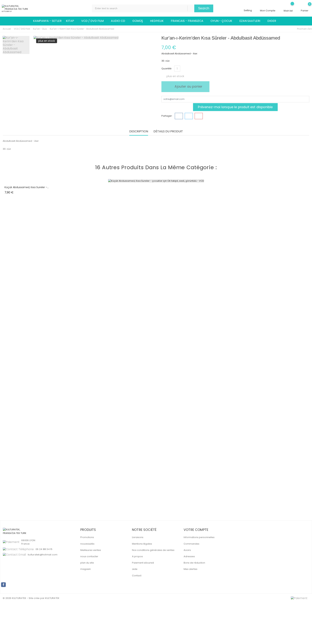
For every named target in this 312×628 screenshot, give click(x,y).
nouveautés (87, 543)
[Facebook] (3, 584)
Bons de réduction (194, 562)
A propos (137, 556)
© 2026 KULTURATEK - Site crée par (24, 598)
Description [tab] (138, 131)
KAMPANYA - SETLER (47, 21)
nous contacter (89, 556)
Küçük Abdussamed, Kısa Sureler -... (27, 187)
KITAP (71, 21)
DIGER (273, 21)
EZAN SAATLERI (251, 21)
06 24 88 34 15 (44, 549)
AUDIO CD (119, 21)
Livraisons (137, 537)
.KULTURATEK (52, 598)
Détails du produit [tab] (168, 131)
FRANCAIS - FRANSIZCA (188, 21)
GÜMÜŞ (139, 21)
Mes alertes (190, 569)
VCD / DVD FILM (94, 21)
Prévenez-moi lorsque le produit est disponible (235, 107)
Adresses (189, 556)
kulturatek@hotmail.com (43, 554)
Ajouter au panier (188, 86)
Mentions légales (142, 543)
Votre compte (196, 529)
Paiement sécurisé (143, 562)
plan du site (87, 562)
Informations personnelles (199, 537)
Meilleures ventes (90, 550)
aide (134, 569)
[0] (304, 6)
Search (203, 8)
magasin (85, 569)
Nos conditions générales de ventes (153, 550)
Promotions (87, 537)
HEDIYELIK (158, 21)
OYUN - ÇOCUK (223, 21)
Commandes (191, 543)
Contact (136, 575)
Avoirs (187, 550)
